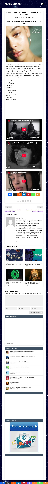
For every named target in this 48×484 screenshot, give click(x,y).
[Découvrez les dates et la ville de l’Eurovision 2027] (7, 367)
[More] (38, 194)
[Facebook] (10, 194)
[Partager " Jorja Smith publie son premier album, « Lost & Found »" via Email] (28, 201)
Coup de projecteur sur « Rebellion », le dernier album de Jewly (22, 351)
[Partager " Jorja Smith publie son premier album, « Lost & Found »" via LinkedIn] (23, 201)
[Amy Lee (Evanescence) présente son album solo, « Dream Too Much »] (14, 255)
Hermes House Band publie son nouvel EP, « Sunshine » (20, 387)
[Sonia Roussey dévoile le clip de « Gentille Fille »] (7, 372)
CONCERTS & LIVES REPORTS (15, 378)
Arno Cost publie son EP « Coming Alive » (14, 283)
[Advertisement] (24, 330)
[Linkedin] (24, 194)
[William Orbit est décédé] (7, 383)
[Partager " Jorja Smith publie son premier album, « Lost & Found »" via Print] (30, 201)
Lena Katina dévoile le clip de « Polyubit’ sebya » (19, 361)
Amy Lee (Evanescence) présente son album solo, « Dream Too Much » (14, 264)
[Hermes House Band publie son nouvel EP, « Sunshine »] (7, 388)
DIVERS (11, 368)
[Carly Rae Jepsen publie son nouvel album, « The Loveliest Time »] (33, 275)
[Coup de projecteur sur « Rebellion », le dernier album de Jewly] (7, 352)
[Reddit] (19, 194)
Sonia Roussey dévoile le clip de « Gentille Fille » (19, 372)
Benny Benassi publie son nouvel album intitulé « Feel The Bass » (22, 356)
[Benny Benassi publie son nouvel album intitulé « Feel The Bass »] (7, 357)
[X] (15, 194)
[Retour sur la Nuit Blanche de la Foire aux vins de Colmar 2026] (7, 378)
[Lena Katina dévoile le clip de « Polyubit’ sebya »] (7, 362)
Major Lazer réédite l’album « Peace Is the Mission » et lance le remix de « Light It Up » (33, 264)
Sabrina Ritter (22, 17)
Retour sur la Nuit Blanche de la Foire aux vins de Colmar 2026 (22, 377)
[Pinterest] (28, 194)
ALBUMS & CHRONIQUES (14, 352)
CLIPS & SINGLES (12, 363)
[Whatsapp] (33, 194)
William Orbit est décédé (14, 382)
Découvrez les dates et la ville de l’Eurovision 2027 (20, 366)
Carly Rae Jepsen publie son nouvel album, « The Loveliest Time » (33, 283)
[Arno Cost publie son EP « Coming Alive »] (14, 275)
